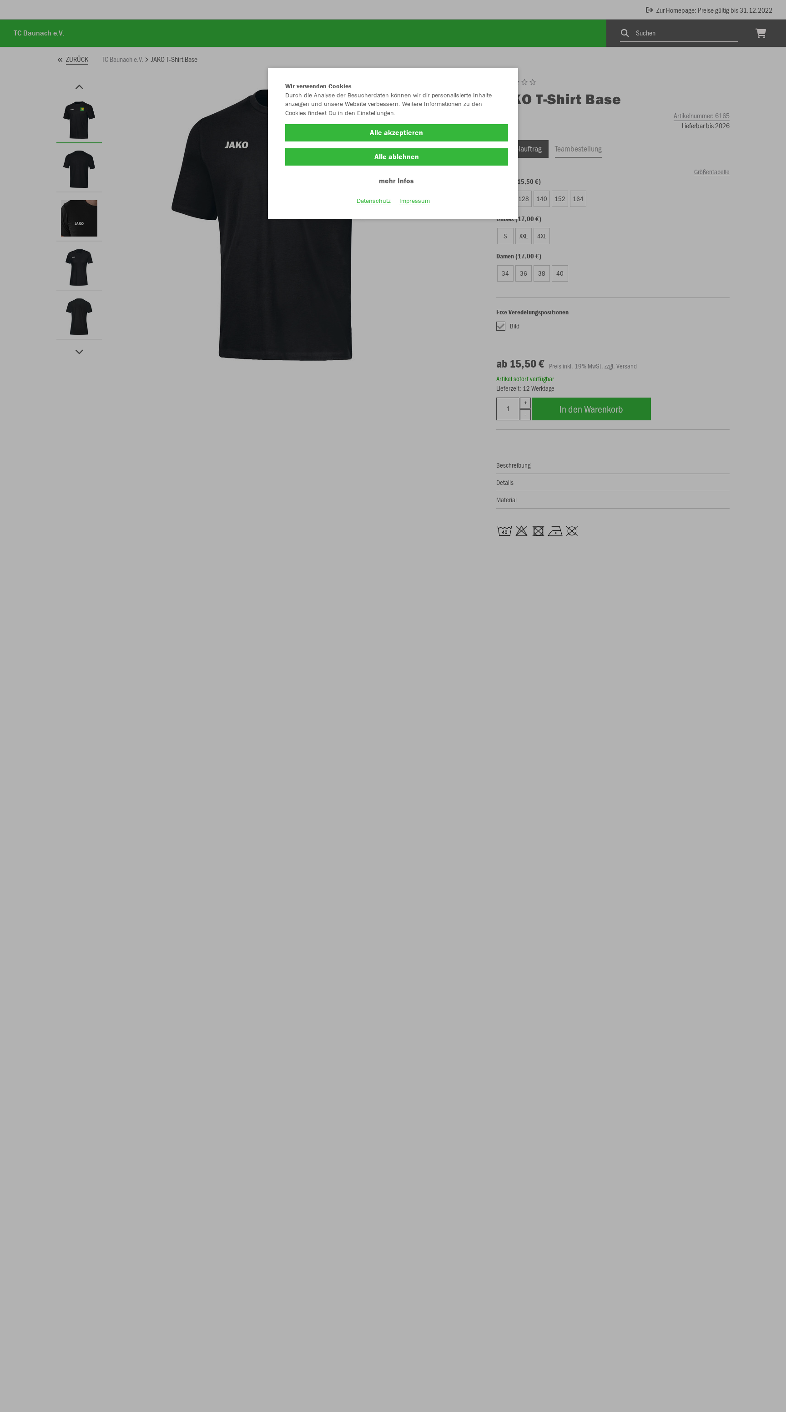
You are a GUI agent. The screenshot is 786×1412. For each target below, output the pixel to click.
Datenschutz (374, 201)
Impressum (414, 201)
